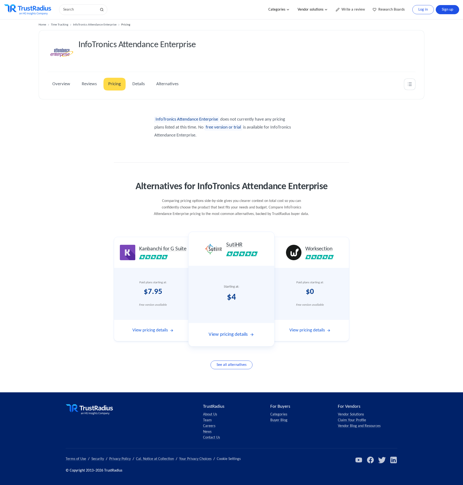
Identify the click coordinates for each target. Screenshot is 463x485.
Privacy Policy (120, 459)
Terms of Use (76, 459)
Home (42, 24)
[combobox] (79, 10)
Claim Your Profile (352, 420)
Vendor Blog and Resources (359, 426)
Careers (209, 426)
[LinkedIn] (393, 460)
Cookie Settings (229, 459)
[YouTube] (359, 460)
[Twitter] (382, 460)
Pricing (114, 84)
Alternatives (167, 84)
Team (207, 420)
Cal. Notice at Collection (155, 459)
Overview (61, 84)
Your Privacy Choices (195, 459)
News (207, 432)
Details (138, 84)
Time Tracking (59, 24)
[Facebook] (370, 460)
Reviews (89, 84)
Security (97, 459)
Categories (276, 10)
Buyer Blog (278, 420)
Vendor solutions (310, 10)
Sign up (447, 10)
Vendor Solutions (351, 414)
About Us (210, 414)
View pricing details (150, 330)
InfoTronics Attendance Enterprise (94, 24)
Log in (423, 10)
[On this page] (409, 84)
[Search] (102, 9)
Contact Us (211, 438)
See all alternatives (231, 365)
